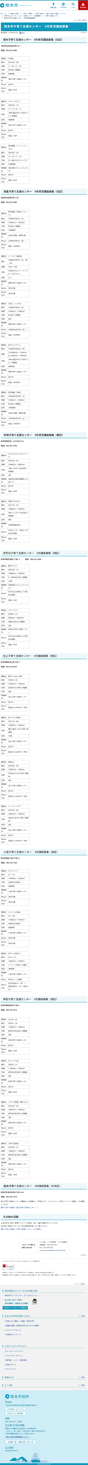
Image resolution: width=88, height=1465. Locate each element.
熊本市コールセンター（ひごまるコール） (22, 1295)
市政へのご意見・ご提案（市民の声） (20, 1321)
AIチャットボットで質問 (15, 1308)
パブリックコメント (13, 1330)
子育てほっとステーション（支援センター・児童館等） (23, 16)
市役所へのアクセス (16, 1409)
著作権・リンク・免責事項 (16, 1360)
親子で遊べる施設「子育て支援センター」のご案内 (20, 1229)
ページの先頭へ (80, 1284)
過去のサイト (11, 1365)
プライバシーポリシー (14, 1356)
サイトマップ (11, 1369)
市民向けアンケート (13, 1335)
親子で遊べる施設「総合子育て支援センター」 (19, 1208)
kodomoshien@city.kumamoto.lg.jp (53, 1250)
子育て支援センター (52, 16)
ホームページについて (14, 1351)
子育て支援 (39, 14)
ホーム (4, 14)
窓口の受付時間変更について (17, 1437)
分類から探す (14, 14)
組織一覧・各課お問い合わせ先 (22, 1442)
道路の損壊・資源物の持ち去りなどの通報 (22, 1326)
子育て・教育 (27, 14)
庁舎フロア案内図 (16, 1413)
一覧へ (83, 1316)
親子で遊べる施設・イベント (56, 14)
